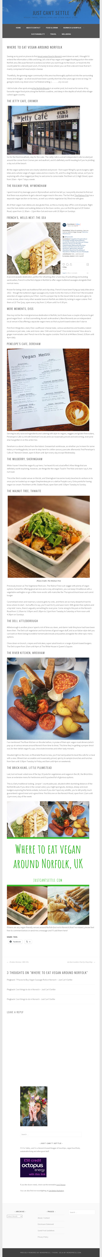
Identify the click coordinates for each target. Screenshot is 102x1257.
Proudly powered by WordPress (35, 1253)
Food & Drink (52, 27)
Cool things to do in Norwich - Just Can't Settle (35, 999)
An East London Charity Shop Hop (80, 962)
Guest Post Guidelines (46, 1230)
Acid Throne (60, 1184)
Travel (53, 34)
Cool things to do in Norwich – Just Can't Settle (36, 989)
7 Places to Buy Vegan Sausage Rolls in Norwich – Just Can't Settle (44, 979)
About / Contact (44, 1218)
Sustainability (38, 34)
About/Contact (33, 27)
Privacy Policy (43, 1237)
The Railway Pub (82, 195)
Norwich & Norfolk (72, 27)
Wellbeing (66, 34)
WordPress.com (74, 1253)
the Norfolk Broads (41, 88)
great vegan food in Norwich (50, 56)
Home (18, 27)
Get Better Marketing (56, 1190)
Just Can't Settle (51, 12)
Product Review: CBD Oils (19, 962)
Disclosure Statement (46, 1224)
